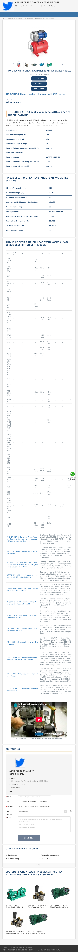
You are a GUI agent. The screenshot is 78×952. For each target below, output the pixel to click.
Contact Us (14, 947)
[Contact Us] (73, 476)
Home (4, 19)
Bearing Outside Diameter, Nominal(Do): (22, 148)
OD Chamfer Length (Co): (16, 135)
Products (11, 19)
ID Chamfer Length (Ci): (15, 139)
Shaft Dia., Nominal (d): (15, 226)
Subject (9, 807)
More (38, 865)
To (8, 802)
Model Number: (12, 130)
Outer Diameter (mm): (14, 230)
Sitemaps (29, 947)
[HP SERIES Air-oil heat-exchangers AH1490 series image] (39, 41)
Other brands (19, 19)
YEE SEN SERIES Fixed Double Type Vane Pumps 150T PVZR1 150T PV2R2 (22, 659)
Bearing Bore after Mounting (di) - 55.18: (22, 162)
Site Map (22, 947)
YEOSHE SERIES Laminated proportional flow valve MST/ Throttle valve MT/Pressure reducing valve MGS (22, 565)
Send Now (29, 838)
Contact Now (39, 78)
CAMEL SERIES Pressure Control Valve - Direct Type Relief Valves (22, 590)
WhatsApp (39, 84)
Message (9, 818)
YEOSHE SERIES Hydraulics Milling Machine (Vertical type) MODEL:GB (22, 603)
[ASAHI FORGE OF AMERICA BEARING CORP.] (8, 5)
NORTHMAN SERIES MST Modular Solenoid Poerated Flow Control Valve (22, 576)
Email (8, 797)
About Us (6, 947)
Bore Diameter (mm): (14, 153)
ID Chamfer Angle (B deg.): (16, 144)
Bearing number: (13, 157)
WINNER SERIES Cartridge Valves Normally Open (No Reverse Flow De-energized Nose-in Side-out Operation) (22, 539)
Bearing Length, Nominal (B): (17, 166)
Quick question (9, 812)
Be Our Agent (39, 89)
